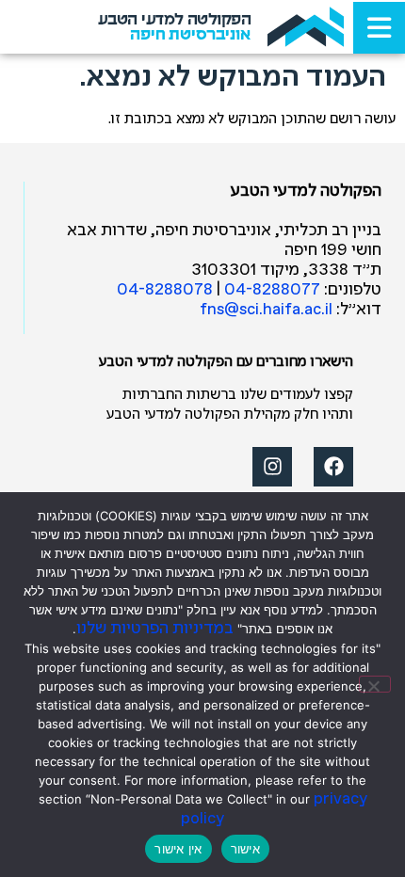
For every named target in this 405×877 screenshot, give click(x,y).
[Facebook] (333, 466)
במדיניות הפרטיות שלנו (155, 629)
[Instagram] (272, 466)
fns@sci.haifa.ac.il (266, 310)
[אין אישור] (375, 684)
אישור (245, 848)
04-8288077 (272, 290)
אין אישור (178, 848)
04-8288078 (165, 290)
